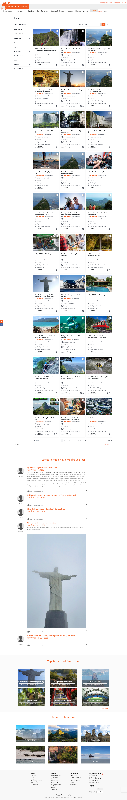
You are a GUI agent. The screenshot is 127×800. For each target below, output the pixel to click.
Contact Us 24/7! (94, 782)
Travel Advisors (74, 775)
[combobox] (100, 792)
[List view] (111, 24)
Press (32, 777)
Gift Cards (53, 786)
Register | (118, 3)
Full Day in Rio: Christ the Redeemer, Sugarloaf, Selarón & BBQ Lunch (51, 495)
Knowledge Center (36, 781)
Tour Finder (54, 789)
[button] (1, 321)
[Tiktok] (95, 786)
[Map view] (107, 24)
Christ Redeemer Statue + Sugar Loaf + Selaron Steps (46, 509)
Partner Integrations (75, 777)
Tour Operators (74, 779)
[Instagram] (94, 786)
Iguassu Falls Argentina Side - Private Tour (42, 468)
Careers (72, 782)
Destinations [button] (7, 11)
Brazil (105, 11)
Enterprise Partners (75, 781)
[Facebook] (90, 786)
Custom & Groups (55, 775)
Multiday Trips (54, 781)
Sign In (123, 3)
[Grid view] (103, 24)
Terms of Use (34, 782)
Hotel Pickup (54, 782)
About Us (33, 775)
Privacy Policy (35, 784)
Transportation (54, 777)
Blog (32, 779)
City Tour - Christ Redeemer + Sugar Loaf (41, 523)
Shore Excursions (55, 779)
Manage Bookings (56, 784)
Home (100, 11)
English (99, 792)
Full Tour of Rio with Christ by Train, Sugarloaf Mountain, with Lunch (51, 636)
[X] (92, 786)
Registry (53, 787)
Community (73, 784)
